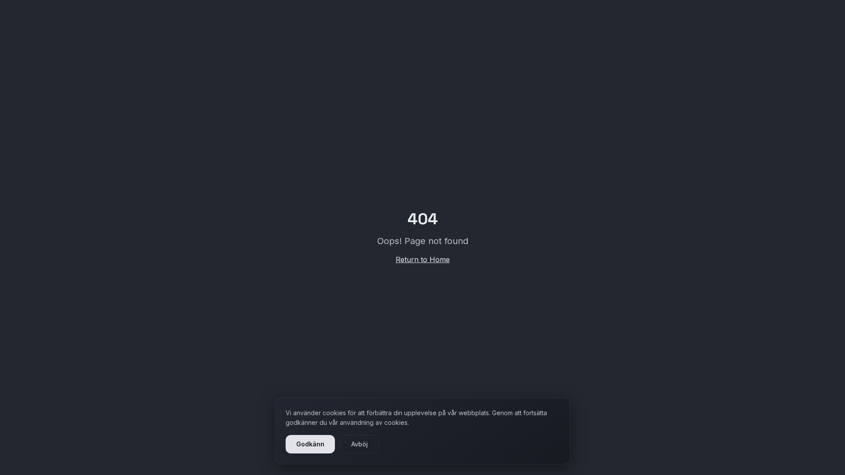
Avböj (359, 444)
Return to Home (423, 259)
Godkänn (310, 444)
